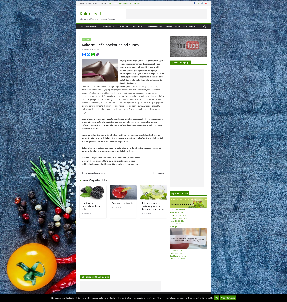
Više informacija (228, 298)
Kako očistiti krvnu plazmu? (117, 3)
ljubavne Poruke (176, 250)
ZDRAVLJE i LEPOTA (172, 26)
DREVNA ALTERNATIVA (89, 26)
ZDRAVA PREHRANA (154, 26)
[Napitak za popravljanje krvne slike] (93, 187)
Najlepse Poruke (176, 253)
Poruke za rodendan (177, 259)
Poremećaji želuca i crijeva (93, 173)
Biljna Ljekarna (175, 224)
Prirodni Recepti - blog (178, 218)
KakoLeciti (96, 50)
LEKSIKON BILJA (108, 26)
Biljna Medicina (190, 26)
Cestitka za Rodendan (178, 256)
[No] (284, 298)
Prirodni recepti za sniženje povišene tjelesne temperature (153, 206)
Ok (216, 298)
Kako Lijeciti (174, 227)
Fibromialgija (158, 173)
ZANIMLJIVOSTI (137, 26)
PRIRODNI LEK (122, 26)
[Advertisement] (166, 14)
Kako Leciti (91, 13)
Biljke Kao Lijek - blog (178, 215)
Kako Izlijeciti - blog (177, 221)
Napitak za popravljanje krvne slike (91, 206)
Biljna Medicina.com (177, 210)
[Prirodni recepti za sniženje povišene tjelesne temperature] (153, 187)
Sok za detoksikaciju (122, 203)
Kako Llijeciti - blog (177, 212)
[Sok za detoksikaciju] (123, 187)
